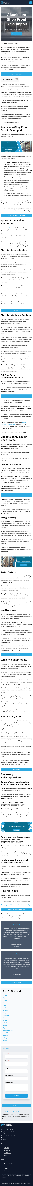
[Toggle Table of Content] (16, 79)
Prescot (5, 1018)
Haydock (5, 1025)
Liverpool (5, 1013)
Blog (5, 1155)
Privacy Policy (8, 1163)
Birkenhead (6, 1023)
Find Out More (16, 495)
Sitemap (6, 1171)
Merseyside (6, 1015)
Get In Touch (16, 1105)
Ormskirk (17, 905)
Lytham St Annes (10, 905)
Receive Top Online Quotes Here (16, 396)
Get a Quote (15, 33)
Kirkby (4, 1005)
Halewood (5, 1035)
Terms (6, 1168)
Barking (28, 905)
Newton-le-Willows (8, 1030)
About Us (6, 1147)
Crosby (5, 1000)
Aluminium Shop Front (8, 228)
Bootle (4, 1008)
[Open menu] (30, 2)
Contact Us (7, 1150)
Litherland (5, 1003)
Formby (3, 905)
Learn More (16, 310)
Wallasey (5, 1010)
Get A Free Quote (16, 982)
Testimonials (7, 1152)
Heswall (5, 1040)
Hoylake (5, 1028)
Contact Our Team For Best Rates (16, 215)
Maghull (23, 905)
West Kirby (6, 1033)
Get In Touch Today (16, 74)
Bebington (5, 1038)
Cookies (6, 1166)
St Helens (5, 1020)
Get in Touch (16, 654)
